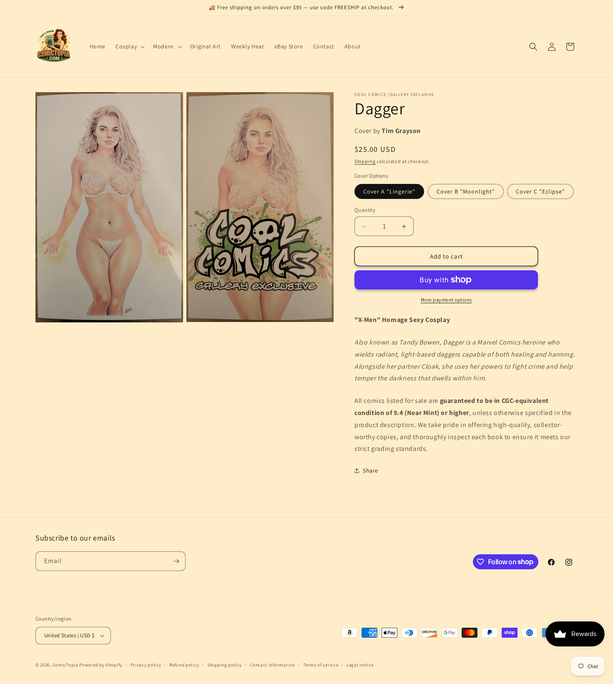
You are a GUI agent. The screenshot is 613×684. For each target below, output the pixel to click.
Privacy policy (146, 665)
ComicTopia (65, 665)
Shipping (365, 161)
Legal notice (360, 665)
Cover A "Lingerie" (389, 191)
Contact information (272, 665)
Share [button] (370, 470)
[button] (129, 46)
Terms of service (320, 665)
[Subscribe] (176, 561)
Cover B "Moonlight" (466, 191)
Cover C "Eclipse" (540, 191)
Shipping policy (224, 665)
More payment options (446, 300)
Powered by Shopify (100, 665)
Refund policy (184, 665)
